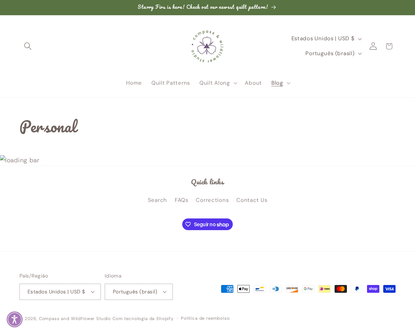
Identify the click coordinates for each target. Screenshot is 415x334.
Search (157, 200)
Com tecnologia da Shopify (143, 318)
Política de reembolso (205, 318)
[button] (28, 46)
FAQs (181, 200)
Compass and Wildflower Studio (75, 318)
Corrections (212, 200)
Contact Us (251, 200)
